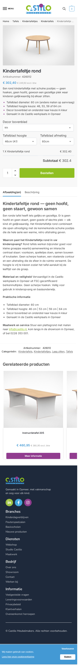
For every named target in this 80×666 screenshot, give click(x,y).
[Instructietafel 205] (33, 399)
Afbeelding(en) (12, 192)
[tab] (12, 191)
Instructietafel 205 (33, 432)
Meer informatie (33, 456)
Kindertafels (47, 21)
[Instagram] (28, 502)
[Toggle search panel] (64, 8)
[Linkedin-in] (9, 502)
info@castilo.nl (18, 329)
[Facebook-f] (18, 502)
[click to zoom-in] (38, 45)
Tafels (15, 21)
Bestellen (47, 173)
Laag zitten (58, 351)
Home (6, 21)
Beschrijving (32, 192)
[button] (71, 8)
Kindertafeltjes (30, 21)
